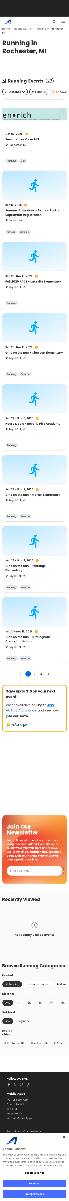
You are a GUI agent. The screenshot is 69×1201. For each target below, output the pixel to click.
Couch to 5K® (15, 1104)
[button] (38, 92)
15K (63, 1002)
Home (6, 29)
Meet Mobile (14, 1113)
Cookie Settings (34, 1172)
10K (51, 1002)
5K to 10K (12, 1109)
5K (29, 1002)
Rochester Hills (16, 1043)
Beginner (23, 1021)
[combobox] (15, 92)
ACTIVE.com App (17, 1100)
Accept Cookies (34, 1194)
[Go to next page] (48, 674)
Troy (60, 1043)
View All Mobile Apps (19, 1118)
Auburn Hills (41, 1043)
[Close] (64, 1137)
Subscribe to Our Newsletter (25, 1131)
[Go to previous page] (20, 674)
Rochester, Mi (22, 29)
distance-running (38, 984)
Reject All (34, 1183)
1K (19, 1002)
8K (40, 1002)
